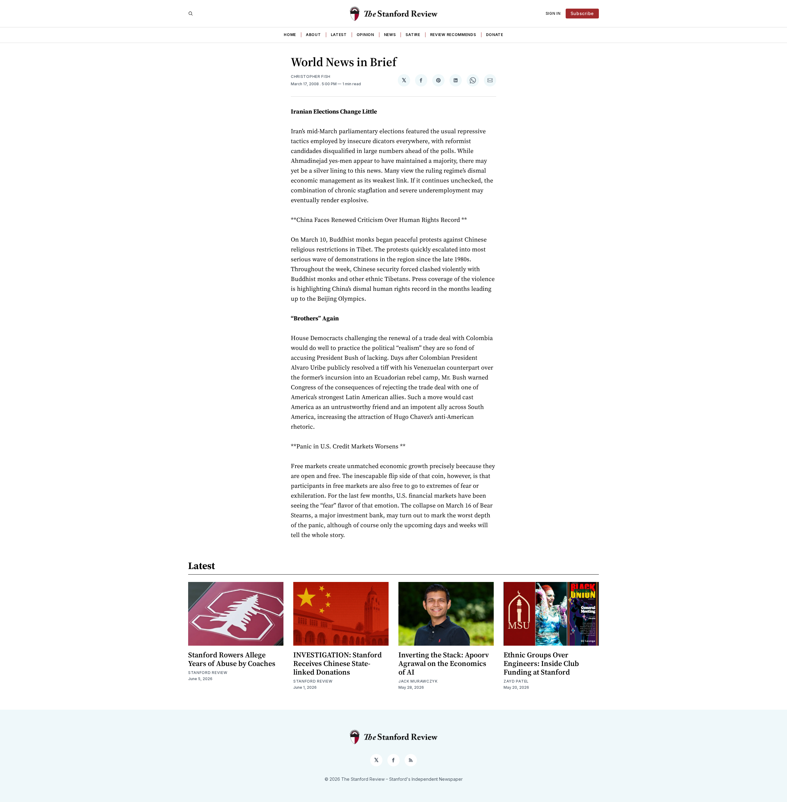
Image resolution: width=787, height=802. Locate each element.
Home (290, 34)
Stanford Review (207, 672)
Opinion (365, 34)
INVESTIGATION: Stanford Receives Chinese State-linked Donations (337, 663)
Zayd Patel (516, 681)
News (390, 34)
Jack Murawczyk (418, 681)
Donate (494, 34)
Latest (339, 34)
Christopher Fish (310, 76)
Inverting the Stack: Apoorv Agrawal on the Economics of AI (443, 663)
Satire (412, 34)
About (313, 34)
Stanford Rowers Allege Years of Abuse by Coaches (231, 659)
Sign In (553, 13)
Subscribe (582, 13)
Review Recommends (453, 34)
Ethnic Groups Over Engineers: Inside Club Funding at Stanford (541, 663)
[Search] (190, 13)
